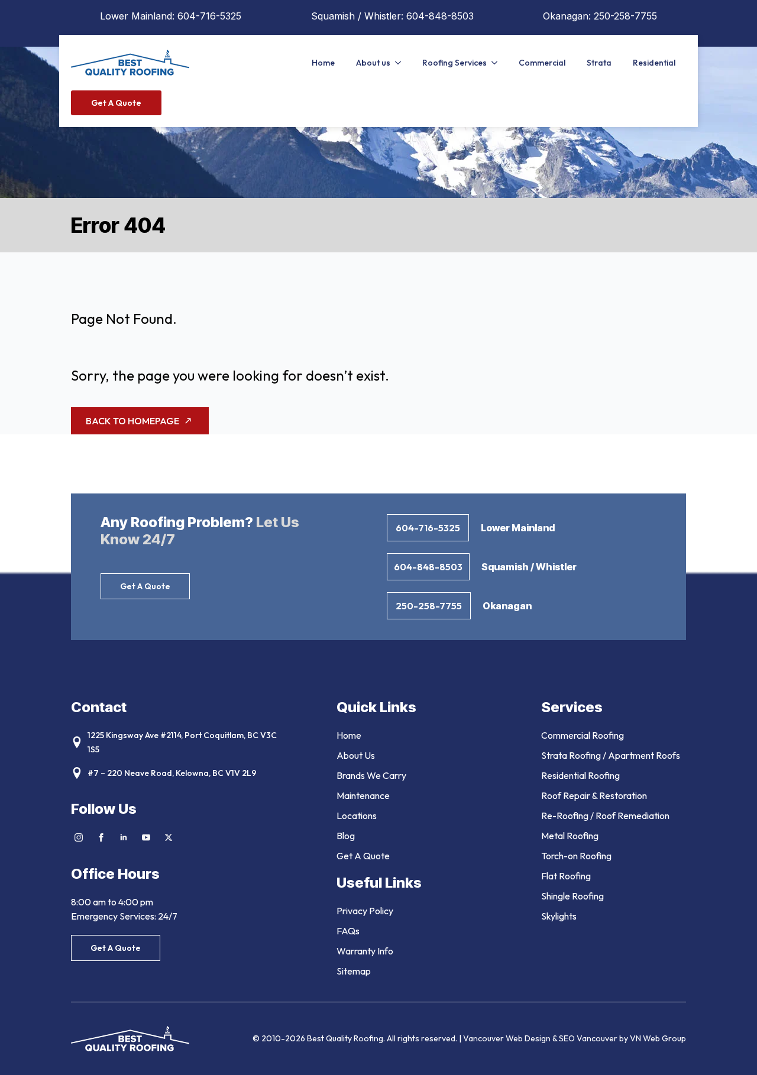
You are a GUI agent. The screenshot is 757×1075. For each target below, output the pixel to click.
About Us (356, 755)
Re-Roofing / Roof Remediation (605, 815)
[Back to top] (733, 1051)
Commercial (542, 62)
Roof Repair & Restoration (594, 795)
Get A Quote (363, 856)
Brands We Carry (371, 775)
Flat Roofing (566, 876)
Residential (654, 62)
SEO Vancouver (588, 1038)
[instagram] (78, 837)
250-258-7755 (625, 16)
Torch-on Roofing (576, 856)
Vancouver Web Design (507, 1038)
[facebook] (101, 837)
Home (323, 62)
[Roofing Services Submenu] (497, 63)
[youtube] (146, 837)
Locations (357, 815)
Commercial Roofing (582, 735)
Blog (346, 836)
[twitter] (168, 837)
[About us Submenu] (401, 63)
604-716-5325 (209, 16)
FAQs (348, 931)
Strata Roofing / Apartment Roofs (610, 755)
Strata (599, 62)
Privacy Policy (365, 911)
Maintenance (363, 795)
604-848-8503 (440, 16)
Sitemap (354, 971)
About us (373, 62)
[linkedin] (123, 837)
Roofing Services (454, 62)
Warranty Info (365, 951)
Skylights (559, 916)
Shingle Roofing (572, 896)
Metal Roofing (570, 836)
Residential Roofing (580, 775)
